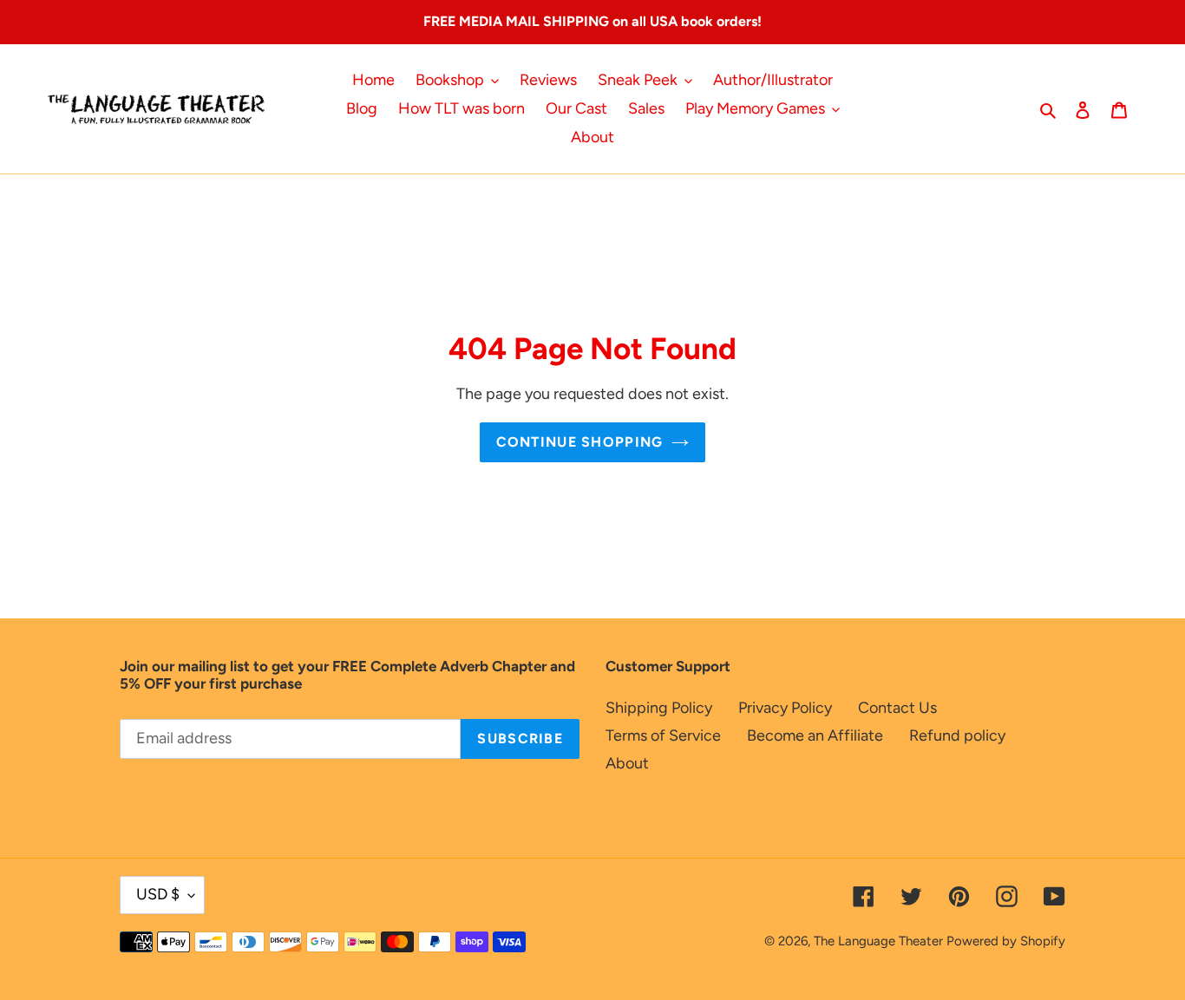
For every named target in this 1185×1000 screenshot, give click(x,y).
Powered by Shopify (1005, 941)
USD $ (158, 894)
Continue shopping (580, 442)
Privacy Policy (785, 707)
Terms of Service (663, 735)
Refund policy (957, 735)
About (627, 763)
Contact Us (897, 707)
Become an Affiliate (815, 735)
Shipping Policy (659, 707)
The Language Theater (878, 941)
